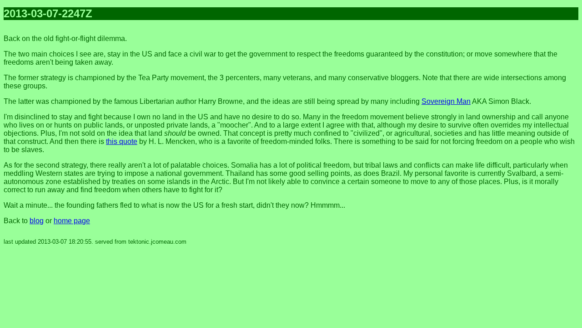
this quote (121, 141)
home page (72, 221)
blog (37, 221)
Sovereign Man (446, 101)
